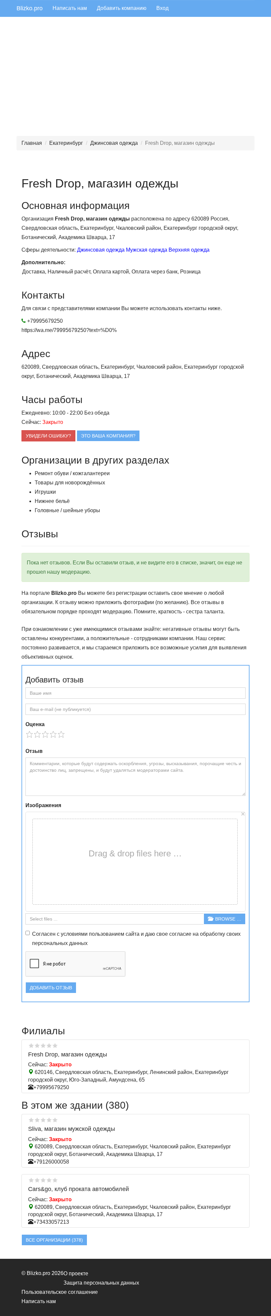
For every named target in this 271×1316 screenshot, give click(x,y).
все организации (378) (54, 1240)
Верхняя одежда (189, 250)
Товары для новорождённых (70, 482)
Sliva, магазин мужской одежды (71, 1129)
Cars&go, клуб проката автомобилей (78, 1189)
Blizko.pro (30, 8)
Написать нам (70, 8)
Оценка (35, 724)
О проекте (75, 1273)
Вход (162, 8)
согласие (180, 934)
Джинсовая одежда (114, 143)
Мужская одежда (146, 250)
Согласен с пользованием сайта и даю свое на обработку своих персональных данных (136, 938)
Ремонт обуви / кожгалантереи (72, 473)
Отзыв (34, 751)
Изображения (43, 805)
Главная (31, 143)
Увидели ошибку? (48, 435)
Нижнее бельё (52, 501)
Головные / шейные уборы (67, 510)
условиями (74, 934)
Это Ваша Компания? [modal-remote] (108, 435)
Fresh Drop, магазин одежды (67, 1054)
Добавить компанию (121, 8)
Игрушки (45, 492)
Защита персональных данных (101, 1283)
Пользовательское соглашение (59, 1292)
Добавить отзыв (51, 987)
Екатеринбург (66, 143)
